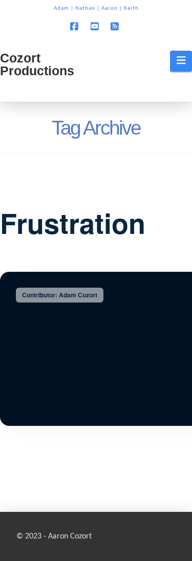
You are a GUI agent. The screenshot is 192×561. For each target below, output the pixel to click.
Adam (61, 8)
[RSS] (116, 26)
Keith (131, 8)
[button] (181, 61)
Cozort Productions (37, 64)
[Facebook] (76, 26)
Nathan (85, 8)
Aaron (109, 8)
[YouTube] (96, 26)
